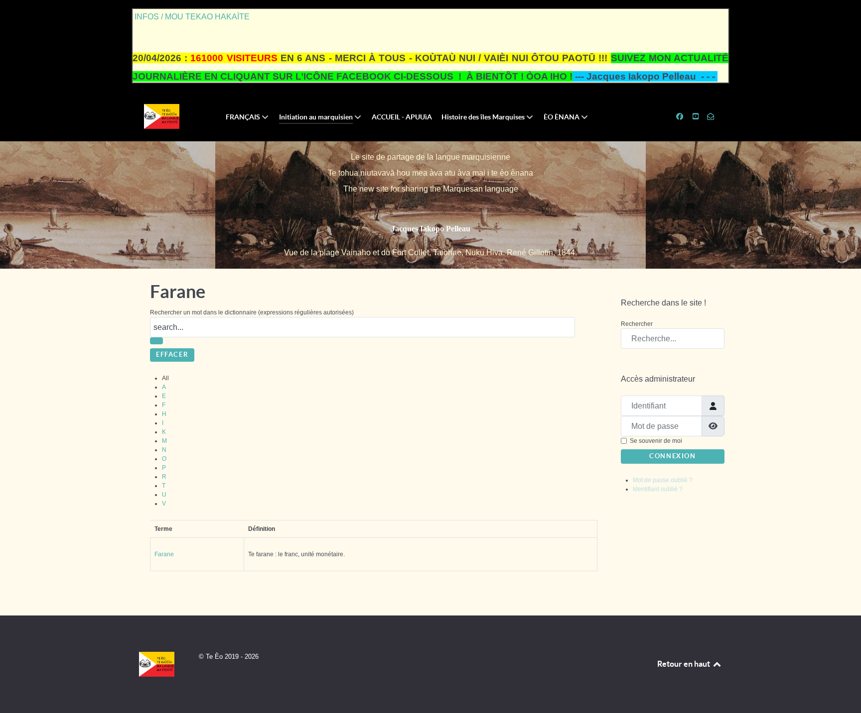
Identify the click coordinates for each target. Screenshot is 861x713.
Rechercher (637, 323)
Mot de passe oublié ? (663, 480)
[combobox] (672, 338)
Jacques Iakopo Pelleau (430, 228)
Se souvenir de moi (656, 440)
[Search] (156, 340)
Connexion (672, 456)
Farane (164, 554)
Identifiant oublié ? (658, 489)
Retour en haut (684, 663)
